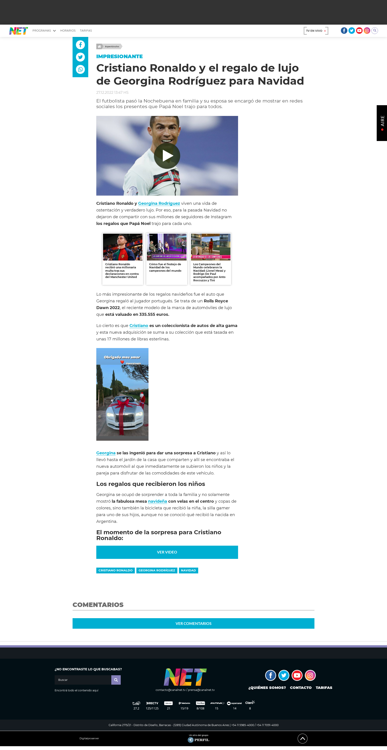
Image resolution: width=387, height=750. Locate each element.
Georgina (106, 453)
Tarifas (86, 30)
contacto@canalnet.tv (171, 690)
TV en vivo (314, 30)
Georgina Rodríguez (159, 203)
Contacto (301, 688)
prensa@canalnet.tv (201, 690)
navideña (157, 501)
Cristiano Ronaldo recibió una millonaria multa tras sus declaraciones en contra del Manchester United (122, 271)
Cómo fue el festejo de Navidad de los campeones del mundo (165, 267)
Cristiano (138, 325)
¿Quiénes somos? (267, 688)
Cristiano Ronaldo (116, 570)
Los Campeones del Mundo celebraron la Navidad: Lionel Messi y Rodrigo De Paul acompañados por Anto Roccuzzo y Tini (209, 272)
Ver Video (167, 552)
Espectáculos (112, 46)
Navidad (188, 570)
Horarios (67, 30)
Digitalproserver (89, 738)
